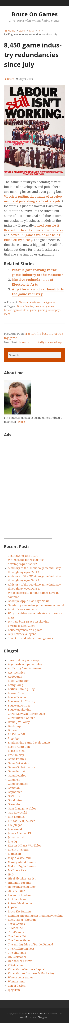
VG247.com (15, 965)
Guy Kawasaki (17, 812)
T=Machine (15, 928)
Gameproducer (18, 783)
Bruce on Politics (19, 705)
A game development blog (25, 664)
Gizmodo (14, 804)
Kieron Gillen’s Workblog (24, 845)
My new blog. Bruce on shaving (28, 621)
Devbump (14, 726)
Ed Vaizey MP (17, 734)
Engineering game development (29, 742)
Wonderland (16, 981)
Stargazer (43, 1017)
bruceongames (13, 310)
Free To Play (16, 755)
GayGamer (15, 792)
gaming (42, 310)
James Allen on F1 (19, 833)
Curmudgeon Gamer (21, 717)
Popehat (13, 907)
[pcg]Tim (14, 989)
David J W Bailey (19, 722)
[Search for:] (34, 355)
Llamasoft (14, 853)
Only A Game (16, 891)
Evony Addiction (19, 746)
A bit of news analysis (22, 609)
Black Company (18, 680)
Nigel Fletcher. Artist (21, 878)
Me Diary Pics (17, 870)
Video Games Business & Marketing (31, 973)
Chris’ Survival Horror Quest (27, 713)
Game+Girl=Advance (21, 767)
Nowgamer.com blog (21, 886)
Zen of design (17, 985)
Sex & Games (16, 923)
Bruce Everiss (25, 306)
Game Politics (17, 759)
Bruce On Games (35, 14)
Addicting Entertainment (24, 668)
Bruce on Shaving (19, 709)
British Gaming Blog (21, 689)
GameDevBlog (17, 775)
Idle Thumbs (16, 816)
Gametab (14, 788)
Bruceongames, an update (25, 630)
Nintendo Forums (19, 882)
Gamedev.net (16, 771)
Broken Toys (16, 693)
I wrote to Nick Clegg (21, 625)
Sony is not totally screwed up (40, 342)
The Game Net (17, 936)
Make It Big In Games (21, 866)
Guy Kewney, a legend (22, 634)
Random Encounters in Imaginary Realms (35, 915)
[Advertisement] (28, 490)
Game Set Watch (18, 763)
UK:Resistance (17, 956)
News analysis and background (37, 302)
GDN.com (14, 796)
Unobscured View (20, 961)
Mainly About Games (21, 862)
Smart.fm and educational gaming (30, 638)
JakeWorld (15, 829)
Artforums (15, 676)
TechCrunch (16, 932)
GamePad (14, 779)
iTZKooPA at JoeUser (21, 821)
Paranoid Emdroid (20, 895)
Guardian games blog (22, 808)
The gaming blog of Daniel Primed (30, 944)
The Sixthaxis (17, 952)
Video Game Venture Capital (26, 969)
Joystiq (12, 841)
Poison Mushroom (20, 903)
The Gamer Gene (19, 940)
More (21, 421)
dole (26, 310)
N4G (10, 874)
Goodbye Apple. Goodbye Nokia (29, 601)
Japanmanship (17, 837)
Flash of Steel (16, 750)
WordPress (26, 1017)
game (33, 310)
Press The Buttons (19, 911)
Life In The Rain (18, 849)
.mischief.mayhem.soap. (24, 660)
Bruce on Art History (21, 701)
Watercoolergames (20, 977)
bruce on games (44, 306)
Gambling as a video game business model (36, 605)
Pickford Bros (17, 899)
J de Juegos (15, 825)
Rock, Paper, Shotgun (22, 919)
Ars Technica (16, 672)
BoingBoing (15, 685)
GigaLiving (15, 800)
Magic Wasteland (19, 858)
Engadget (14, 738)
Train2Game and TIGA (23, 555)
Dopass (12, 730)
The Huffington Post (21, 948)
